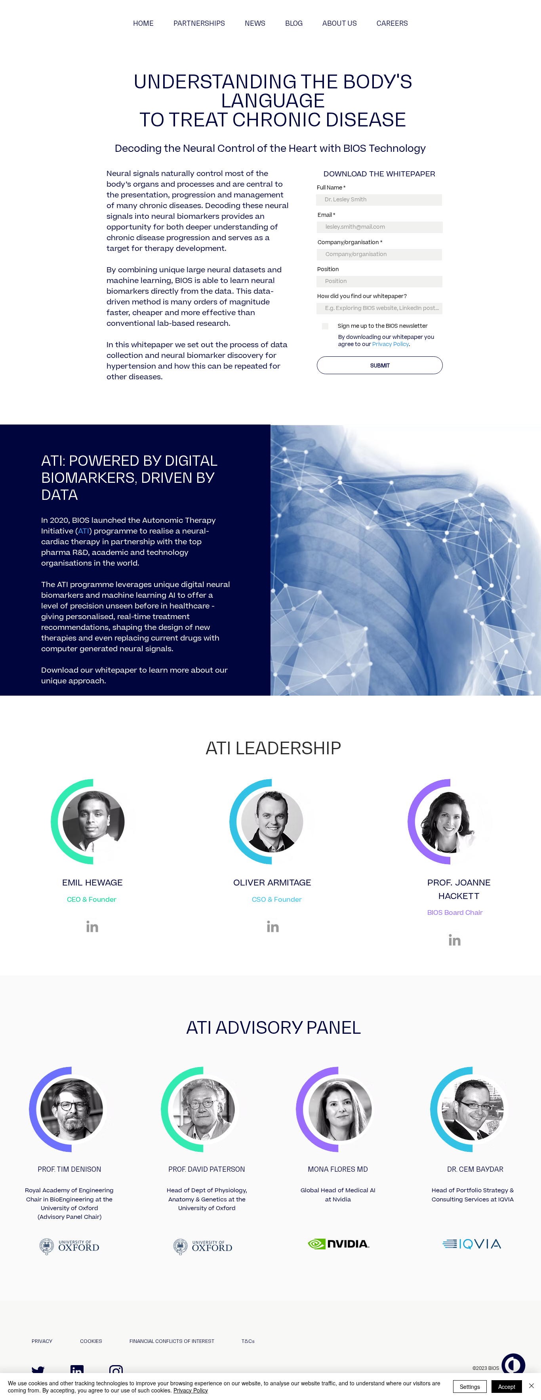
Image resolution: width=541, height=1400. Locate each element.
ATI (83, 531)
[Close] (531, 1386)
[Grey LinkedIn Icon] (92, 926)
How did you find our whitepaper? (362, 296)
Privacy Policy (390, 344)
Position (328, 269)
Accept (506, 1386)
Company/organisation (348, 242)
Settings (470, 1386)
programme (114, 531)
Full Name (329, 188)
